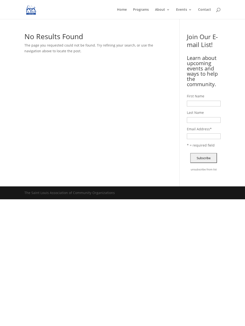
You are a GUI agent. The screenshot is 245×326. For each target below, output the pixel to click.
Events (181, 10)
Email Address (199, 129)
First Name (195, 96)
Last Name (195, 112)
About (160, 10)
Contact (204, 10)
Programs (141, 10)
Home (122, 10)
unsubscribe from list (204, 169)
